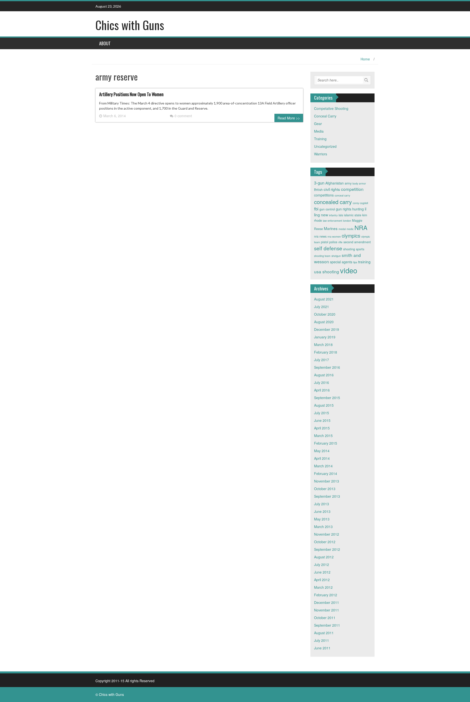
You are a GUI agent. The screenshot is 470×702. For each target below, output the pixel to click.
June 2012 (322, 572)
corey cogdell (360, 203)
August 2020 (324, 321)
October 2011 (324, 617)
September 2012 (327, 549)
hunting (358, 209)
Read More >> (289, 117)
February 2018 (325, 352)
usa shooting (326, 271)
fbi (316, 209)
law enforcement (332, 220)
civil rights (332, 189)
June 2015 (322, 420)
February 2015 (325, 443)
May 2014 (321, 450)
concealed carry (333, 202)
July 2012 (321, 564)
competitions (324, 195)
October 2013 (324, 488)
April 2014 (322, 458)
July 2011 (321, 640)
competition (352, 189)
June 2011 (322, 647)
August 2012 (324, 556)
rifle (340, 242)
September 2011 (327, 625)
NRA (360, 227)
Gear (318, 123)
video (348, 270)
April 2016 (322, 390)
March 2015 (323, 435)
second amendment (357, 242)
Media (319, 131)
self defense (328, 248)
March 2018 (323, 344)
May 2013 (321, 519)
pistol (324, 242)
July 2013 (321, 503)
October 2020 (324, 314)
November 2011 (326, 610)
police (333, 242)
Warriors (320, 153)
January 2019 (324, 336)
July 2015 (321, 412)
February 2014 (325, 473)
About (105, 43)
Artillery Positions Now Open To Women (131, 94)
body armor (359, 183)
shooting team (322, 256)
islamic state (352, 215)
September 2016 (327, 367)
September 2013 (327, 496)
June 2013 (322, 511)
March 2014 (323, 465)
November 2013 (326, 481)
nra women (334, 236)
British (318, 189)
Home (365, 59)
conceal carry (342, 195)
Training (320, 138)
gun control (327, 209)
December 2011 (326, 602)
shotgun (336, 256)
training (364, 261)
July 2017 (321, 359)
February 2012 (325, 594)
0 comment (183, 115)
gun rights (343, 209)
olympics (351, 235)
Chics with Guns (129, 25)
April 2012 (322, 579)
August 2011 (324, 632)
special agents (341, 261)
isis (341, 215)
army (348, 183)
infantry (333, 215)
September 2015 (327, 397)
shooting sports (353, 249)
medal (342, 229)
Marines (331, 228)
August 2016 (324, 374)
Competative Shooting (331, 108)
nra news (320, 236)
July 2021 (321, 306)
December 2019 (326, 329)
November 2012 (326, 534)
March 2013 (323, 526)
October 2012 (324, 541)
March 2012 (323, 587)
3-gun (319, 183)
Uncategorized (325, 146)
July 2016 (321, 382)
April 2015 (322, 428)
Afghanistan (334, 183)
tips (355, 262)
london (347, 220)
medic (350, 229)
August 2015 (324, 405)
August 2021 (324, 299)
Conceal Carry (325, 116)
